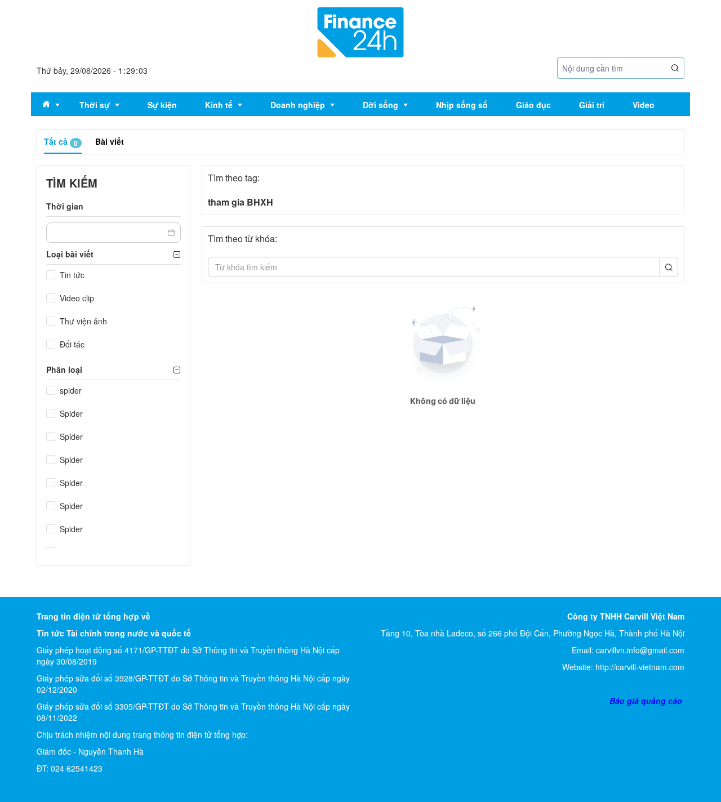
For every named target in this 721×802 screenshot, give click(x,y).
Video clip (77, 298)
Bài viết (109, 141)
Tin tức (72, 274)
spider (71, 390)
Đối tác (72, 344)
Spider (71, 413)
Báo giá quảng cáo (645, 700)
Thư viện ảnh (83, 321)
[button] (675, 68)
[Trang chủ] (360, 31)
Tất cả (61, 142)
